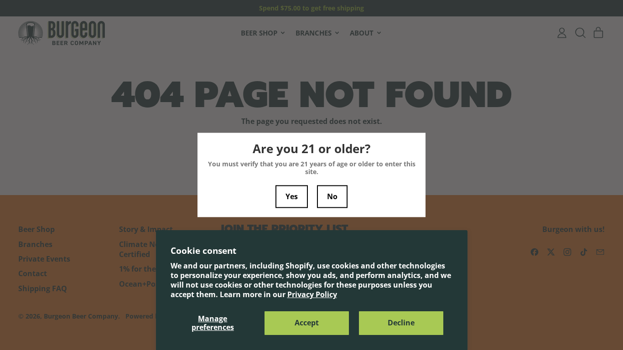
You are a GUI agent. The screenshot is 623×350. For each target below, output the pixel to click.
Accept (307, 323)
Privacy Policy (312, 294)
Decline (401, 323)
